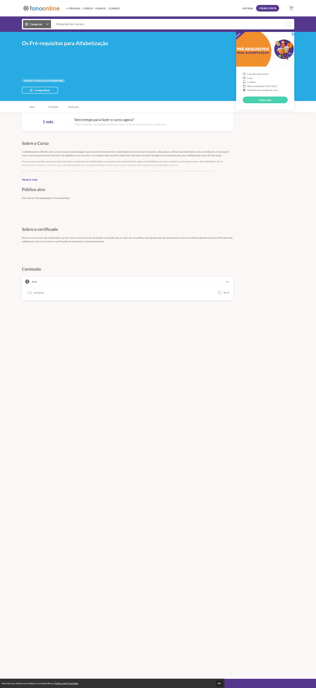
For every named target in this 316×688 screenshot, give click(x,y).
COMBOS (114, 8)
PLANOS (100, 8)
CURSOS (88, 8)
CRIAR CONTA (267, 8)
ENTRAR (248, 8)
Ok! (219, 683)
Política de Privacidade (66, 683)
